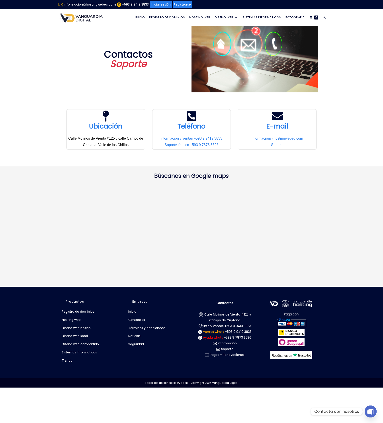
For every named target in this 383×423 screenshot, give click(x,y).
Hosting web (71, 320)
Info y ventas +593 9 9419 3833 (227, 326)
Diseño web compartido (80, 344)
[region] (191, 410)
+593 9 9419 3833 (135, 4)
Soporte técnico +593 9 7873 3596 (191, 145)
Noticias (134, 336)
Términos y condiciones (146, 328)
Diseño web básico (76, 328)
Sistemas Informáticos (79, 352)
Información (227, 343)
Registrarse (182, 4)
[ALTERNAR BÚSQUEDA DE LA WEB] (324, 17)
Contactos (136, 320)
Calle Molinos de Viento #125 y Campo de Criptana (227, 317)
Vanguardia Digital (225, 383)
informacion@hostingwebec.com (90, 4)
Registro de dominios (78, 311)
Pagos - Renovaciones (226, 355)
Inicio (132, 311)
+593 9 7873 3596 (227, 337)
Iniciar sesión (161, 4)
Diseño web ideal (75, 336)
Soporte (277, 145)
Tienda (67, 360)
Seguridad (136, 344)
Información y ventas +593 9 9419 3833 (191, 138)
